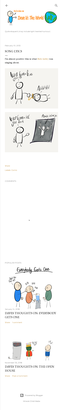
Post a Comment (20, 376)
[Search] (56, 5)
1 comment (17, 322)
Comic (14, 170)
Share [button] (7, 166)
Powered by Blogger (34, 395)
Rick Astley (43, 58)
